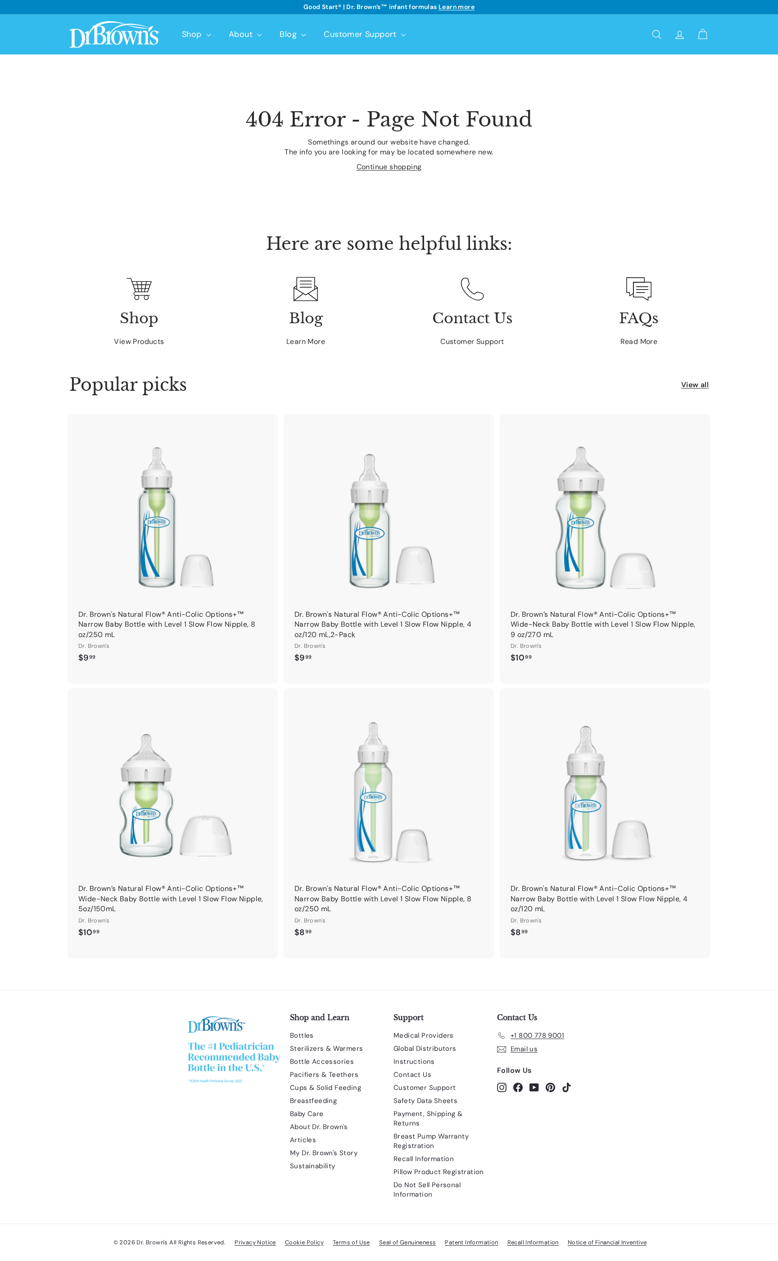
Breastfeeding (313, 1100)
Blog (289, 34)
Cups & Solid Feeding (325, 1087)
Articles (303, 1139)
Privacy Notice (255, 1242)
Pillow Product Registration (439, 1171)
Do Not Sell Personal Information (427, 1189)
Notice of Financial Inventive (607, 1242)
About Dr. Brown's (319, 1126)
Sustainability (312, 1166)
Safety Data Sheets (425, 1100)
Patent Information (471, 1242)
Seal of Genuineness (407, 1242)
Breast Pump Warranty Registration (431, 1141)
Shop (193, 34)
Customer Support (361, 34)
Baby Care (307, 1113)
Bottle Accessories (322, 1061)
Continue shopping (389, 167)
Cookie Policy (304, 1242)
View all (695, 384)
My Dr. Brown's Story (323, 1152)
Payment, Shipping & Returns (428, 1118)
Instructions (414, 1061)
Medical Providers (424, 1035)
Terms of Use (351, 1242)
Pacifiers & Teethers (324, 1074)
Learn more (457, 7)
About (242, 34)
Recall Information (424, 1158)
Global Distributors (425, 1048)
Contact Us (412, 1074)
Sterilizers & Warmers (326, 1048)
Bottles (302, 1035)
